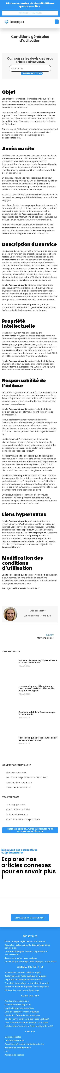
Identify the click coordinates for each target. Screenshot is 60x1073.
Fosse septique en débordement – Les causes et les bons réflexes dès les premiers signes (36, 688)
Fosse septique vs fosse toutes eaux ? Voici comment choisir (38, 738)
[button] (57, 21)
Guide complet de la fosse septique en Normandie (37, 713)
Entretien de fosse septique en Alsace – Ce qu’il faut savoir (38, 661)
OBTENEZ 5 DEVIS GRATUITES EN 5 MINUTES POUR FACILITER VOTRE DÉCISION (30, 830)
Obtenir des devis (31, 73)
